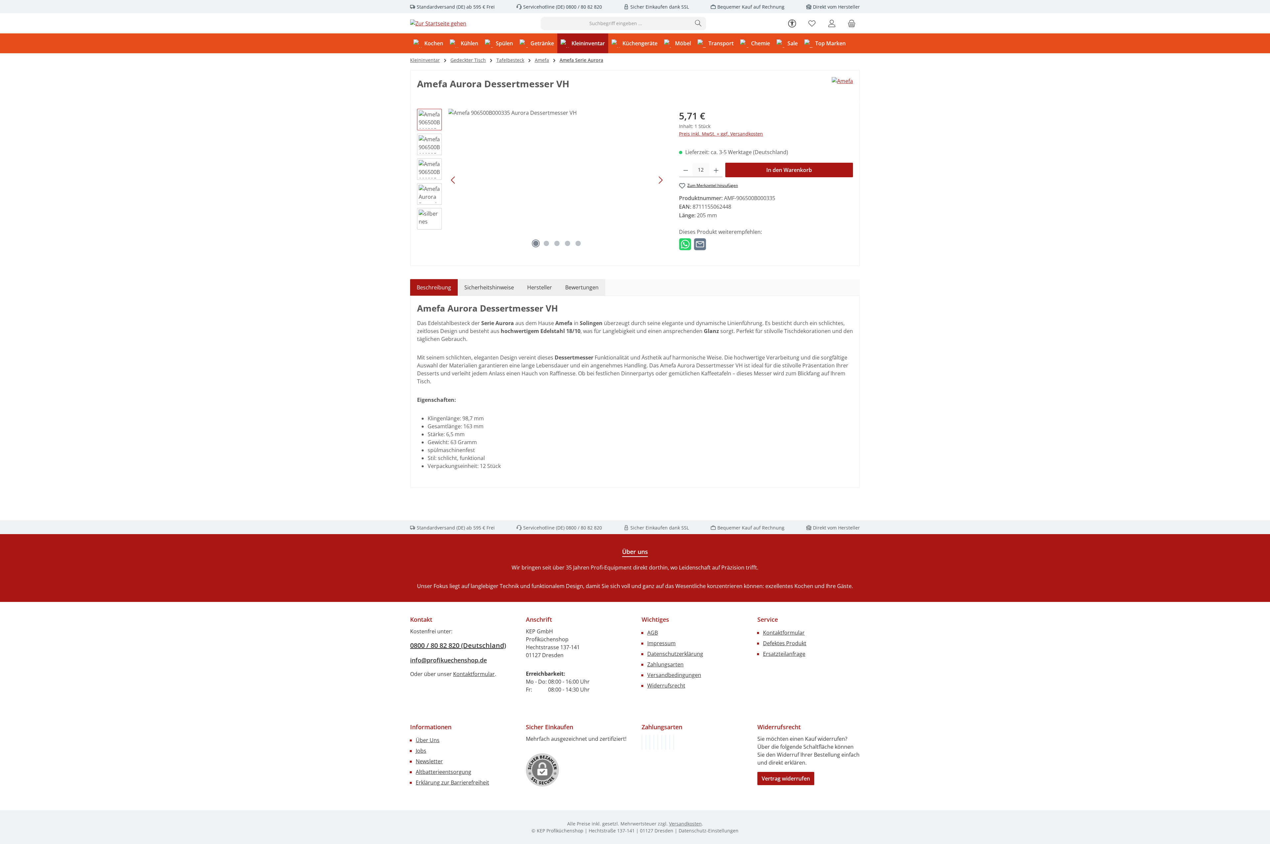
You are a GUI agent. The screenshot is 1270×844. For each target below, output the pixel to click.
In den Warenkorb (789, 170)
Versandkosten (685, 824)
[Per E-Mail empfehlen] (700, 243)
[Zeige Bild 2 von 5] (546, 243)
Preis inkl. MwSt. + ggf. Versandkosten (721, 134)
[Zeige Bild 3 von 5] (557, 243)
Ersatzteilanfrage (784, 653)
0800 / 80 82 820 (583, 7)
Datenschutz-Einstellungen (709, 830)
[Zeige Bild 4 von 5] (567, 243)
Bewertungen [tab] (582, 287)
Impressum (661, 643)
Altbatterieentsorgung (443, 772)
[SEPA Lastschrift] (673, 742)
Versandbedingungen (674, 675)
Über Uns (428, 740)
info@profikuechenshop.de (448, 660)
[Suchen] (698, 23)
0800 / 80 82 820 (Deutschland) (458, 645)
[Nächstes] (660, 180)
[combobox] (616, 23)
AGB (652, 632)
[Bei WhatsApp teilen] (685, 243)
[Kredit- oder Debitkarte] (669, 742)
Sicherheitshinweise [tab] (489, 287)
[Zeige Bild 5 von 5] (578, 243)
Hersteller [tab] (539, 287)
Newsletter (429, 761)
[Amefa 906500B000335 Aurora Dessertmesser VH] (556, 180)
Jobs (421, 750)
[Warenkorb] (851, 23)
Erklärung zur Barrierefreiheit (452, 782)
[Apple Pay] (665, 742)
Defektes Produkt (784, 643)
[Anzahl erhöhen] (716, 170)
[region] (541, 180)
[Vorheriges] (453, 180)
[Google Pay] (661, 742)
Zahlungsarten (665, 664)
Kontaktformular (474, 674)
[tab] (434, 287)
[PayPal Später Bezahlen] (657, 742)
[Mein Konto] (832, 23)
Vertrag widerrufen (786, 778)
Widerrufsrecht (666, 685)
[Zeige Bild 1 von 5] (535, 243)
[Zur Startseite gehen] (438, 23)
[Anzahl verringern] (686, 170)
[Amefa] (842, 81)
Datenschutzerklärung (675, 653)
